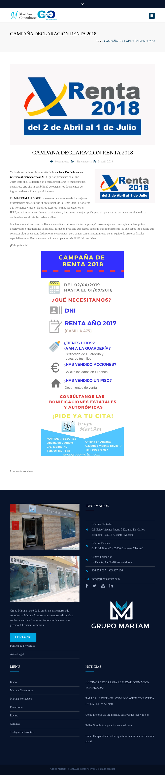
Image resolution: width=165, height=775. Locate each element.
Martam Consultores (21, 690)
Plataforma (16, 707)
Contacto (23, 637)
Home (98, 41)
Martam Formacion (21, 698)
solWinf (111, 768)
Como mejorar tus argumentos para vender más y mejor (117, 714)
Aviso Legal (17, 654)
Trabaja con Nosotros (22, 732)
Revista (14, 715)
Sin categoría (84, 161)
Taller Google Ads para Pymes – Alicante (109, 725)
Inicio (13, 682)
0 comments (62, 161)
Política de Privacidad (22, 645)
